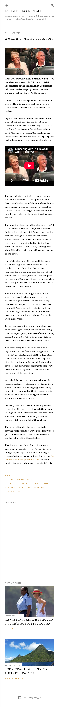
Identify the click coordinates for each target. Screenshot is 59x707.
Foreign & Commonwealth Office (19, 483)
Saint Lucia (31, 487)
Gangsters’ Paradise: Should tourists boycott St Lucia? (29, 621)
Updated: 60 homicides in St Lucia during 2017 (27, 671)
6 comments (17, 678)
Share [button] (7, 475)
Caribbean (15, 479)
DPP (40, 479)
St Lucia (40, 487)
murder (22, 487)
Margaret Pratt (11, 487)
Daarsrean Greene (29, 479)
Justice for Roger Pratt (23, 11)
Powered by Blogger (32, 697)
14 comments (18, 629)
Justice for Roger (42, 483)
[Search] (52, 5)
